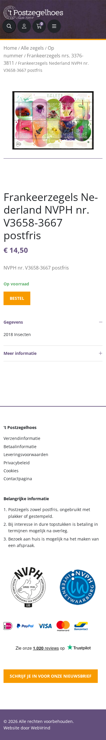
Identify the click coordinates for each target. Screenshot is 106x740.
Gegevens (13, 322)
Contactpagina (18, 478)
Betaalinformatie (20, 446)
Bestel (17, 298)
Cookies (11, 470)
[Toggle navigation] (54, 26)
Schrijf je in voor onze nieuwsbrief (51, 676)
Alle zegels (32, 48)
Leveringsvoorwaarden (26, 454)
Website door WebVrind (27, 728)
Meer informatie (20, 353)
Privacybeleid (17, 462)
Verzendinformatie (22, 438)
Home (10, 48)
